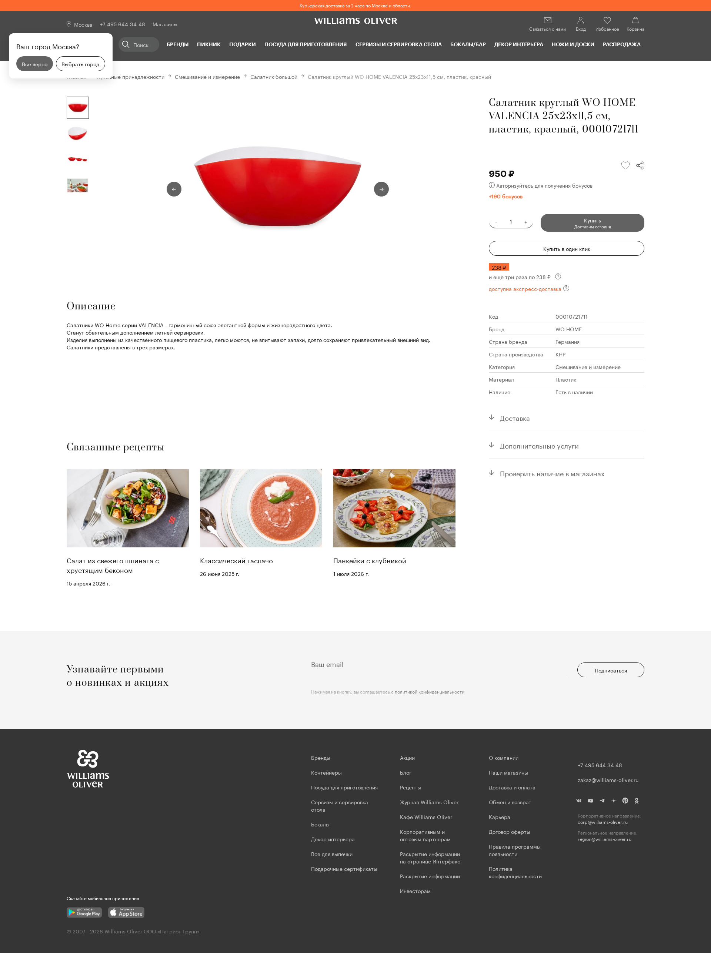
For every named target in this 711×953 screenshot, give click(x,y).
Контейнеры (326, 772)
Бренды (177, 44)
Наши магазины (508, 772)
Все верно (34, 64)
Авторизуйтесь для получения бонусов (544, 185)
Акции (407, 757)
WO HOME (568, 328)
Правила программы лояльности (515, 850)
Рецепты (410, 787)
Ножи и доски (573, 44)
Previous (174, 189)
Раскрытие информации (430, 876)
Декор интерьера (518, 44)
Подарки (242, 44)
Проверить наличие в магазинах (552, 472)
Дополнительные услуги (539, 445)
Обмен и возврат (510, 802)
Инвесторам (416, 890)
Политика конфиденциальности (515, 872)
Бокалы (320, 824)
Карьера (499, 816)
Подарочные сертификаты (344, 868)
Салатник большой (273, 76)
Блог (405, 772)
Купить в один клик (566, 248)
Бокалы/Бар (468, 44)
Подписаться (611, 670)
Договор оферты (509, 831)
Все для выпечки (332, 853)
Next (381, 189)
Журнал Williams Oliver (429, 802)
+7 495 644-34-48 (122, 24)
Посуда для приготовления (305, 44)
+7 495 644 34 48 (600, 765)
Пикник (209, 44)
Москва (83, 24)
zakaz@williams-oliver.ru (608, 779)
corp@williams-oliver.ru (603, 822)
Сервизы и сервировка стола (399, 44)
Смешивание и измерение (207, 76)
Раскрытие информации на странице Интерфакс (430, 857)
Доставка (515, 417)
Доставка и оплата (512, 787)
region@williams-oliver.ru (604, 839)
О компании (503, 757)
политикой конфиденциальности (429, 691)
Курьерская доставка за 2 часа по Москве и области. (355, 5)
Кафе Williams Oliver (426, 816)
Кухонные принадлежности (130, 76)
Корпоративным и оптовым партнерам (425, 835)
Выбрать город (80, 64)
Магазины (165, 24)
